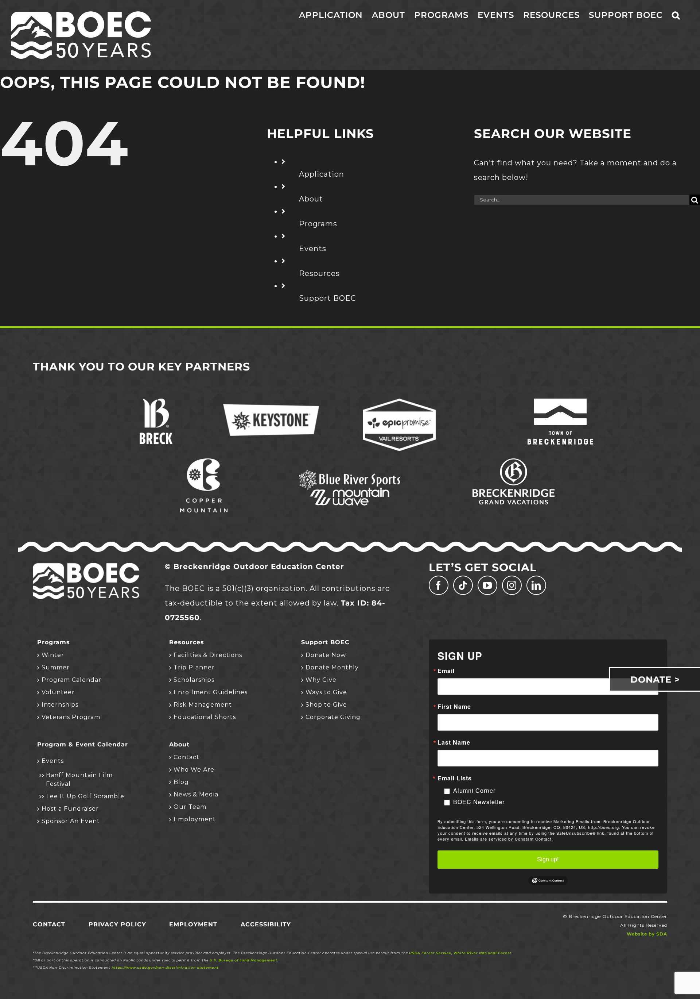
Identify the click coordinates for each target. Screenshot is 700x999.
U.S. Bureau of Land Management (243, 960)
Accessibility (266, 924)
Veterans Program (71, 717)
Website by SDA (647, 934)
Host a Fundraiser (70, 808)
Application (321, 174)
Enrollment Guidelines (211, 692)
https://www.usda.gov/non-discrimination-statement (165, 967)
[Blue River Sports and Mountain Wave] (350, 471)
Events (312, 248)
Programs (318, 223)
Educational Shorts (205, 717)
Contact (186, 757)
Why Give (321, 679)
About (311, 199)
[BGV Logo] (513, 462)
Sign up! (548, 859)
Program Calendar (71, 679)
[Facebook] (438, 585)
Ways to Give (326, 692)
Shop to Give (326, 704)
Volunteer (58, 692)
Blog (181, 782)
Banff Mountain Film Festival (79, 779)
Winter (53, 655)
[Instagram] (512, 585)
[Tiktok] (463, 585)
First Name (454, 707)
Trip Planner (194, 667)
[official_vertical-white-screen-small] (560, 402)
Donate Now (326, 655)
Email (446, 671)
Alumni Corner (474, 790)
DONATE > (655, 679)
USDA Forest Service (430, 953)
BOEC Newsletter (479, 802)
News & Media (196, 794)
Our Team (190, 806)
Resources (319, 273)
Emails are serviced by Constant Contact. (509, 839)
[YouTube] (487, 585)
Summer (56, 667)
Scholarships (194, 679)
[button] (676, 15)
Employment (195, 819)
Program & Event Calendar (82, 745)
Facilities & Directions (208, 655)
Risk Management (203, 704)
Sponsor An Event (71, 821)
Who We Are (194, 769)
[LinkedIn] (536, 585)
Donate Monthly (332, 667)
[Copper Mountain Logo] (204, 462)
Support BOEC (327, 298)
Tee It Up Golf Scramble (85, 796)
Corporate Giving (333, 717)
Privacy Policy (117, 924)
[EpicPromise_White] (399, 402)
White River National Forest (483, 953)
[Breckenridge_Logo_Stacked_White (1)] (156, 402)
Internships (60, 704)
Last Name (454, 742)
